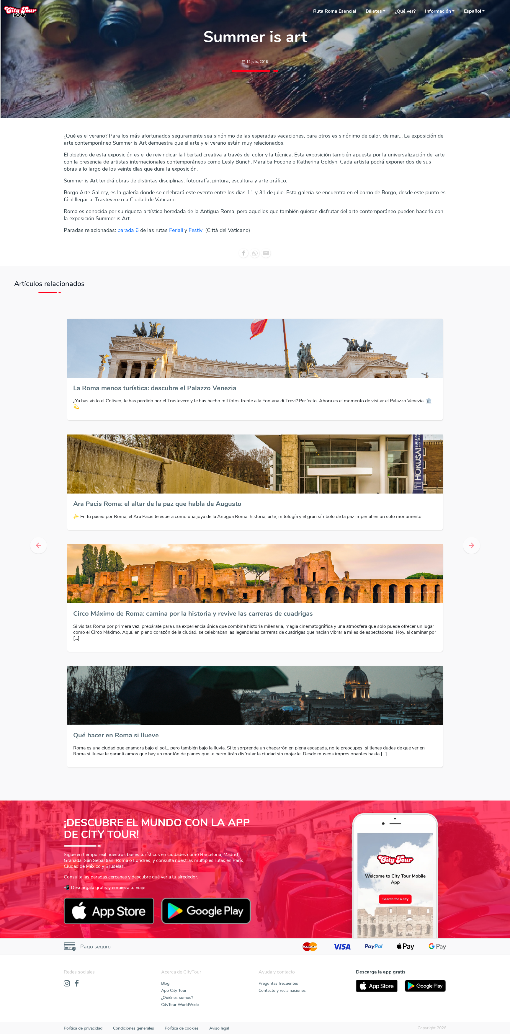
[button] (38, 545)
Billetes (374, 11)
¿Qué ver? (405, 11)
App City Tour (174, 990)
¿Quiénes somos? (177, 997)
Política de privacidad (83, 1028)
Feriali (176, 230)
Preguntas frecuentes (278, 983)
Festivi (197, 230)
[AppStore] (377, 986)
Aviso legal (219, 1028)
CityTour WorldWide (180, 1004)
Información (438, 11)
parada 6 (128, 230)
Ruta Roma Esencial (334, 11)
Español (472, 11)
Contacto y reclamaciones (282, 990)
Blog (165, 983)
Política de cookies (182, 1028)
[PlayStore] (425, 986)
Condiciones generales (133, 1028)
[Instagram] (67, 984)
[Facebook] (77, 984)
